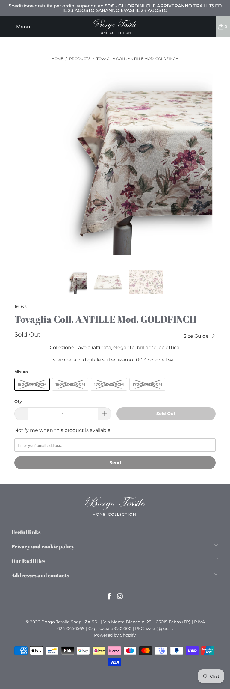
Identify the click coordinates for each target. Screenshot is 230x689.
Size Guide (197, 336)
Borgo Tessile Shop (61, 622)
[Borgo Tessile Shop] (115, 26)
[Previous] (22, 169)
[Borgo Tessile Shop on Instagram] (120, 596)
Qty (18, 401)
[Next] (202, 169)
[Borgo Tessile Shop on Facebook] (109, 596)
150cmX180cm (32, 384)
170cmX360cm (147, 384)
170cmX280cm (109, 384)
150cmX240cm (70, 384)
